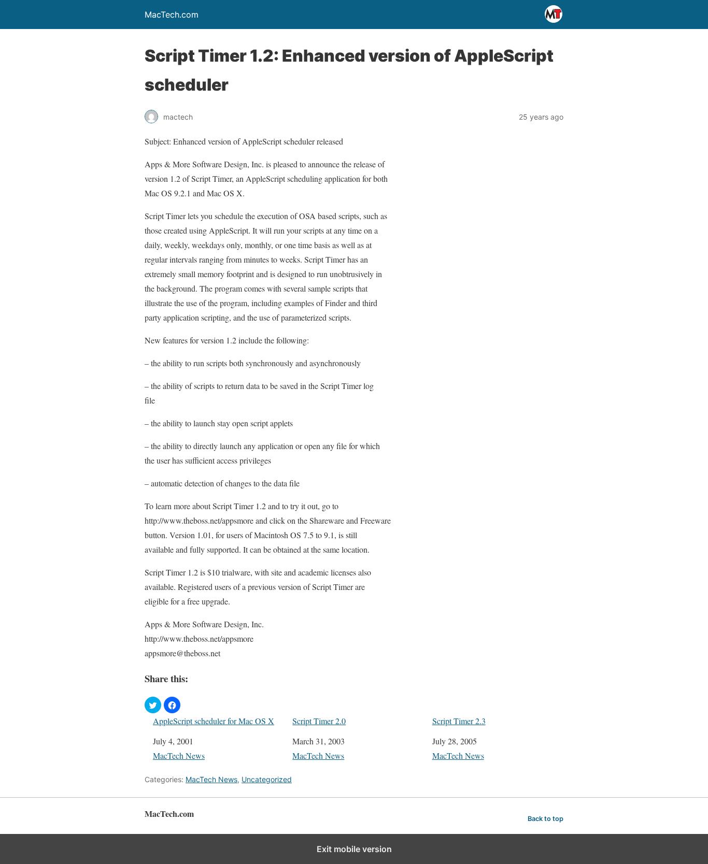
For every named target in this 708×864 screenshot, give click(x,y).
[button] (153, 705)
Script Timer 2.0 (319, 721)
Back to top (545, 819)
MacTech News (179, 755)
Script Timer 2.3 (459, 721)
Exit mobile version (354, 849)
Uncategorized (267, 779)
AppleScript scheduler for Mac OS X (213, 721)
